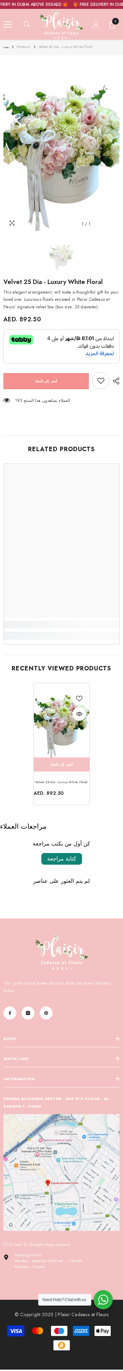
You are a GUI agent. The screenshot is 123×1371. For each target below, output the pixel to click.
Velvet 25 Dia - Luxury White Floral (61, 782)
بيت (6, 46)
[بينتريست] (46, 1013)
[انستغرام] (28, 1013)
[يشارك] (114, 381)
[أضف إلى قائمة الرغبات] (79, 698)
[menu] (7, 24)
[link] (100, 380)
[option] (61, 145)
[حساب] (96, 24)
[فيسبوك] (9, 1013)
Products (24, 46)
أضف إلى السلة (46, 381)
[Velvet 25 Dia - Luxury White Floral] (62, 720)
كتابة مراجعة (61, 859)
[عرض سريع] (79, 714)
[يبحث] (27, 24)
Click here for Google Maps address (36, 1245)
